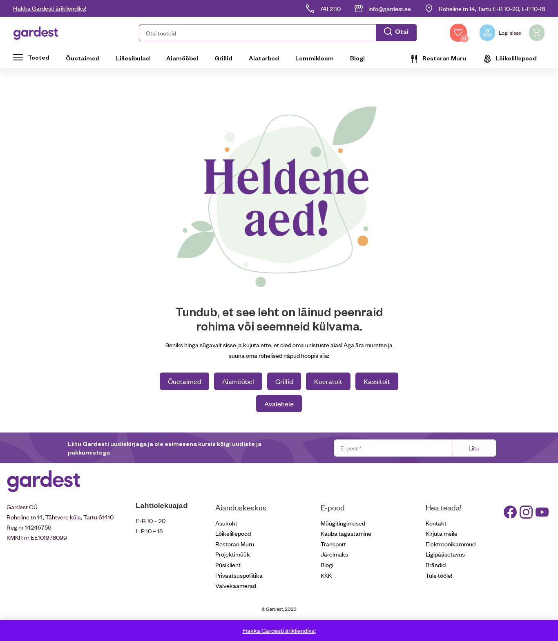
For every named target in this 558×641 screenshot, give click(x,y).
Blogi (357, 58)
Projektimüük (232, 554)
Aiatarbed (264, 58)
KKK (326, 575)
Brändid (436, 564)
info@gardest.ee (389, 8)
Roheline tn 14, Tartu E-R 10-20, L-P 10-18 (492, 8)
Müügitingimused (343, 523)
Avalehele (279, 403)
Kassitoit (377, 381)
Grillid (223, 58)
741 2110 (330, 8)
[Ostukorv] (537, 32)
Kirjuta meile (442, 533)
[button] (278, 32)
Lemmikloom (314, 58)
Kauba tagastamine (346, 533)
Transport (333, 543)
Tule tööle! (439, 575)
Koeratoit (328, 381)
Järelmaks (334, 554)
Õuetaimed (83, 58)
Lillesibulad (133, 58)
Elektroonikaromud (450, 543)
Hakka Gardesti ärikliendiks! (49, 8)
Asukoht (226, 523)
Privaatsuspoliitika (239, 575)
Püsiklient (228, 564)
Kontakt (436, 523)
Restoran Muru (444, 58)
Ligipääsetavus (445, 554)
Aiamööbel (182, 58)
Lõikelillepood (516, 58)
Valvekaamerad (235, 585)
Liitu (474, 448)
